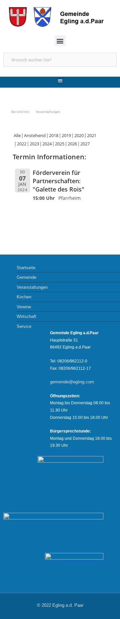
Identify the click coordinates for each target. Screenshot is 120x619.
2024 (47, 144)
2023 (34, 144)
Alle (17, 135)
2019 (66, 135)
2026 (72, 144)
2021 (91, 135)
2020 (79, 135)
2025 (59, 144)
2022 (21, 144)
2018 (53, 135)
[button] (60, 40)
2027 (85, 144)
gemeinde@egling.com (72, 381)
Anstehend (35, 135)
